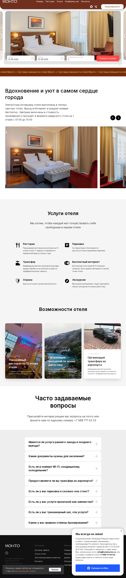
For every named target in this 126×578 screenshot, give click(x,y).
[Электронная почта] (6, 553)
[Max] (91, 6)
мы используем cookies (25, 571)
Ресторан (50, 1)
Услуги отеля (40, 554)
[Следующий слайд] (118, 117)
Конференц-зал (72, 1)
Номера (39, 1)
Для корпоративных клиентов (47, 557)
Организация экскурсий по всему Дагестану (61, 361)
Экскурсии (68, 561)
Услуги (60, 1)
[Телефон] (95, 6)
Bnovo (120, 65)
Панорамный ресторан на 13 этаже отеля (23, 363)
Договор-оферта (42, 550)
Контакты (85, 1)
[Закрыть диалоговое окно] (121, 531)
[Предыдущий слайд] (112, 117)
